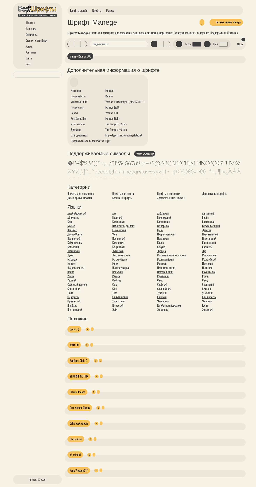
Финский (161, 297)
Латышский (73, 251)
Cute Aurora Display (80, 408)
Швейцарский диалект (169, 305)
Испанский (163, 238)
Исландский (118, 238)
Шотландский (74, 309)
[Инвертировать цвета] (207, 44)
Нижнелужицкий (120, 268)
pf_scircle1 (75, 455)
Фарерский (73, 297)
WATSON (74, 345)
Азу (114, 213)
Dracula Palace (77, 392)
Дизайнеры (31, 34)
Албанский (163, 213)
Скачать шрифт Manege (228, 22)
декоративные (164, 33)
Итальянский (209, 238)
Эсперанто (162, 309)
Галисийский (119, 230)
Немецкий (207, 263)
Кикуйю (161, 247)
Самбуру (116, 280)
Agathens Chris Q (78, 361)
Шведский (117, 305)
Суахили (206, 289)
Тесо (114, 293)
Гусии (160, 230)
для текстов (139, 33)
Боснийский (163, 222)
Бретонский (208, 222)
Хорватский (118, 301)
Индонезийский (210, 234)
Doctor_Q (74, 329)
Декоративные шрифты (214, 194)
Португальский (165, 272)
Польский (117, 272)
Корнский (207, 247)
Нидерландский (75, 268)
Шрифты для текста (123, 194)
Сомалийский (164, 289)
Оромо (70, 272)
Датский (206, 230)
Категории (30, 28)
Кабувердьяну (74, 243)
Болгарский (118, 222)
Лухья (70, 255)
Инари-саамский (165, 234)
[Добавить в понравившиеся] (202, 22)
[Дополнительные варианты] (144, 44)
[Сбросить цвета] (179, 44)
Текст (188, 44)
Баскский (117, 217)
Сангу (205, 280)
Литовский (117, 251)
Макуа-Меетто (119, 259)
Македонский (209, 255)
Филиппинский (120, 297)
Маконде (72, 259)
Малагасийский (165, 259)
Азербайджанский (76, 213)
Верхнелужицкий (211, 226)
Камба (160, 243)
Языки (28, 46)
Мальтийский (209, 259)
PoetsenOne (76, 439)
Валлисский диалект (123, 226)
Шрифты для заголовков (80, 194)
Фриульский (73, 301)
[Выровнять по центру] (160, 44)
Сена (114, 284)
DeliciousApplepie (79, 423)
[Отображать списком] (70, 44)
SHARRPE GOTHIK (79, 376)
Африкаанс (73, 217)
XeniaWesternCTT (79, 470)
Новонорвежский (166, 268)
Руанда (116, 276)
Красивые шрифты (122, 198)
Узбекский (207, 293)
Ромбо (70, 276)
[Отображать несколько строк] (77, 44)
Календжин (118, 243)
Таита (70, 293)
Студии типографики (36, 40)
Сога (114, 289)
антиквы (151, 33)
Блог (27, 64)
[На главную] (37, 11)
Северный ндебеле (77, 284)
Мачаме (71, 263)
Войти (28, 58)
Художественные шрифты (171, 198)
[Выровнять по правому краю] (167, 44)
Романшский (208, 272)
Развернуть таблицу (145, 154)
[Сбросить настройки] (243, 39)
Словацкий (208, 284)
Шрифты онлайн (78, 10)
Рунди (205, 276)
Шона (205, 305)
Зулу (114, 234)
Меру (115, 263)
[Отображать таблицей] (83, 44)
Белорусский (164, 217)
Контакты (30, 52)
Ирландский (73, 238)
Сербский (162, 284)
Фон (215, 44)
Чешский (207, 301)
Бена (69, 222)
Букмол (71, 226)
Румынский (163, 276)
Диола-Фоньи (74, 234)
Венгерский (163, 226)
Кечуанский (118, 247)
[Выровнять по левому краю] (154, 44)
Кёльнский (73, 247)
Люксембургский (121, 255)
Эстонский (207, 309)
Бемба (205, 217)
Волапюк (72, 230)
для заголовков (123, 33)
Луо (204, 251)
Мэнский (161, 263)
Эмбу (114, 309)
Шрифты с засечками (168, 194)
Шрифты (30, 23)
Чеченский (163, 301)
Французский (209, 297)
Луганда (161, 251)
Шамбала (72, 305)
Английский (208, 213)
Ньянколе (207, 268)
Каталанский (209, 243)
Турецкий (162, 293)
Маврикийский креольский (171, 255)
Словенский (73, 289)
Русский (71, 280)
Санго (160, 280)
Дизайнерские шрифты (79, 198)
